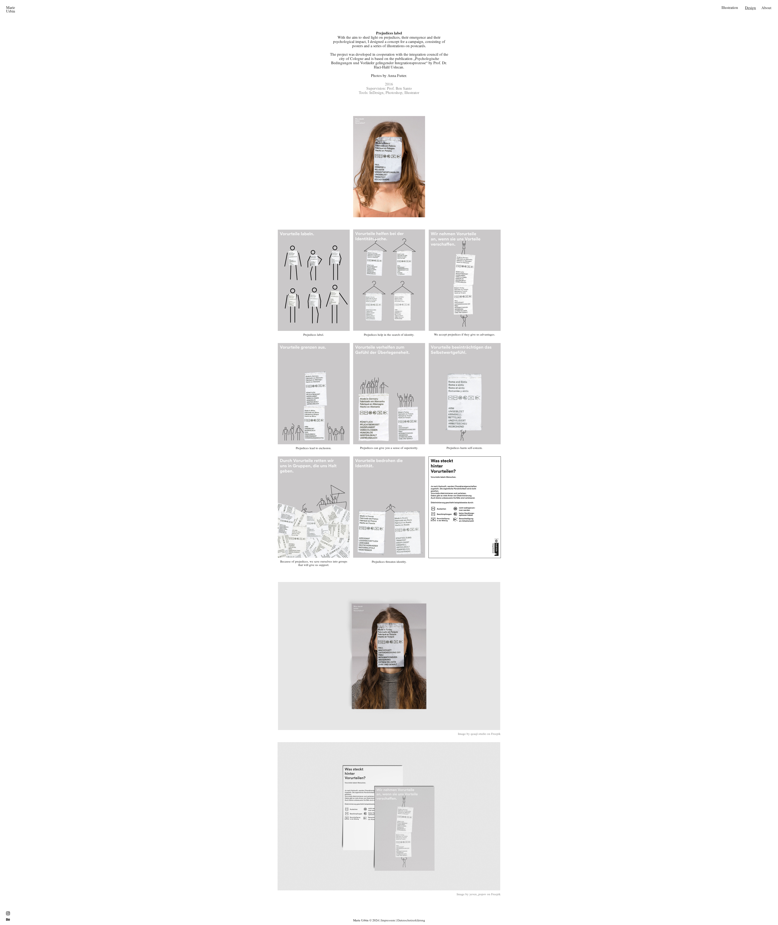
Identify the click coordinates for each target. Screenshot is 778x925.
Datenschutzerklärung (411, 920)
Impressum (388, 920)
